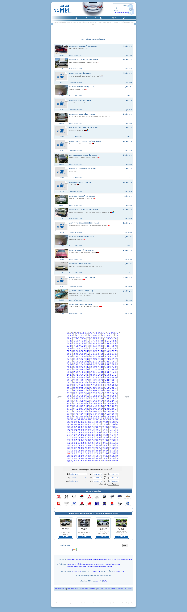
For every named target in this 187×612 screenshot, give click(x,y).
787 (77, 400)
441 (116, 368)
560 (96, 379)
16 (95, 332)
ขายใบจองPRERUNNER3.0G (76, 130)
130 (102, 340)
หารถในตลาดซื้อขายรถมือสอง (87, 589)
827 (88, 403)
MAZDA (74, 499)
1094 (82, 429)
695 (71, 392)
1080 (86, 428)
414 (91, 366)
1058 (113, 424)
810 (91, 402)
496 (68, 374)
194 (80, 347)
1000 (68, 419)
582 (108, 381)
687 (99, 390)
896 (80, 410)
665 (88, 389)
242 (113, 350)
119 (71, 340)
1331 (72, 455)
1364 (82, 458)
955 (94, 415)
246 (74, 351)
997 (111, 418)
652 (102, 387)
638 (113, 385)
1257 (75, 447)
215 (88, 348)
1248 (96, 445)
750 (74, 397)
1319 (82, 453)
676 (68, 390)
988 (85, 418)
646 (85, 387)
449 (88, 369)
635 (105, 385)
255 (99, 351)
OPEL (119, 506)
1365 (86, 458)
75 (118, 335)
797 (105, 400)
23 (110, 332)
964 (68, 416)
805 (77, 402)
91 (100, 337)
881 (88, 408)
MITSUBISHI (89, 499)
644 (80, 387)
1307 (93, 452)
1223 (113, 442)
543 (99, 377)
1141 (89, 434)
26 (116, 332)
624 (74, 385)
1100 (103, 429)
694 (68, 392)
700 (85, 392)
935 (88, 413)
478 (68, 373)
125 (88, 340)
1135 (68, 434)
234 (91, 350)
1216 (89, 442)
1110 (86, 431)
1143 (96, 434)
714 (74, 394)
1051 (89, 424)
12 (86, 332)
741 (99, 395)
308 (96, 356)
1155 (86, 436)
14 (90, 332)
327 (99, 358)
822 (74, 403)
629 (88, 385)
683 (88, 390)
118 (68, 340)
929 (71, 413)
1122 (75, 432)
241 (111, 350)
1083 (96, 428)
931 (77, 413)
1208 (113, 440)
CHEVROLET (127, 499)
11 (84, 332)
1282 (110, 449)
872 (113, 406)
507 (99, 374)
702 (91, 392)
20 (103, 332)
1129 (99, 432)
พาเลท (79, 566)
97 (113, 337)
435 (99, 368)
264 (74, 353)
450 (91, 369)
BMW (104, 499)
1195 (68, 440)
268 (85, 353)
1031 (72, 423)
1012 (110, 419)
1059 (117, 424)
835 (111, 403)
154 (68, 343)
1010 (103, 419)
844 (85, 405)
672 (108, 389)
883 (94, 408)
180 (91, 345)
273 (99, 353)
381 (99, 363)
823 (77, 403)
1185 (86, 439)
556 (85, 379)
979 (111, 416)
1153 (79, 436)
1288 (79, 450)
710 (113, 392)
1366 (89, 458)
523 (94, 376)
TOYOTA (58, 499)
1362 (75, 458)
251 (88, 351)
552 (74, 379)
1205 (103, 440)
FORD (119, 499)
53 (70, 335)
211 (77, 348)
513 (116, 374)
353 (71, 361)
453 (99, 369)
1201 (89, 440)
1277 (93, 449)
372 (74, 363)
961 (111, 415)
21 (105, 332)
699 (82, 392)
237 (99, 350)
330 (108, 358)
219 (99, 348)
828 (91, 403)
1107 (75, 431)
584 (113, 381)
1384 (99, 460)
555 (82, 379)
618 (108, 384)
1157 (93, 436)
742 (102, 395)
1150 (68, 436)
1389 (117, 460)
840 (74, 405)
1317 (75, 453)
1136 (72, 434)
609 (82, 384)
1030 (68, 423)
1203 (96, 440)
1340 (103, 455)
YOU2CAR (101, 564)
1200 (86, 440)
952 (85, 415)
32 (77, 334)
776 (96, 398)
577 (94, 381)
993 (99, 418)
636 (108, 385)
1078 (79, 428)
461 (71, 371)
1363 (79, 458)
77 (70, 337)
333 (116, 358)
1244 (82, 445)
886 (102, 408)
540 (91, 377)
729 (116, 394)
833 (105, 403)
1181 (72, 439)
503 (88, 374)
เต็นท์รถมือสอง (89, 559)
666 (91, 389)
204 (108, 347)
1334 (82, 455)
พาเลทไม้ (83, 566)
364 (102, 361)
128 (96, 340)
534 (74, 377)
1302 (75, 452)
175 (77, 345)
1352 (93, 457)
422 (113, 366)
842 (80, 405)
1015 (68, 421)
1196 (72, 440)
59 (83, 335)
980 (113, 416)
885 (99, 408)
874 (68, 408)
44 (103, 334)
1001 (72, 419)
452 (96, 369)
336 (74, 360)
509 (105, 374)
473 (105, 371)
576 (91, 381)
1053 (96, 424)
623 (71, 385)
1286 (72, 450)
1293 (96, 450)
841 (77, 405)
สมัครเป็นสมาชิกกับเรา (103, 589)
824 (80, 403)
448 (85, 369)
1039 (99, 423)
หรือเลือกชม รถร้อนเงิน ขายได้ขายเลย (121, 589)
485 (88, 373)
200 (96, 347)
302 (80, 356)
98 (116, 337)
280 (68, 355)
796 (102, 400)
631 (94, 385)
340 (85, 360)
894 (74, 410)
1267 (110, 447)
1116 (106, 431)
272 (96, 353)
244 (68, 351)
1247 (93, 445)
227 (71, 350)
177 (82, 345)
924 (108, 411)
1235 (103, 444)
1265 (103, 447)
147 (99, 342)
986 (80, 418)
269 (88, 353)
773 (88, 398)
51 (118, 334)
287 (88, 355)
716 (80, 394)
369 (116, 361)
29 (70, 334)
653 (105, 387)
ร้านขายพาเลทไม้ (72, 566)
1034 (82, 423)
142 (85, 342)
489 (99, 373)
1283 (113, 449)
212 (80, 348)
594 (91, 382)
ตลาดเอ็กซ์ (78, 564)
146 (96, 342)
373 (77, 363)
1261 (89, 447)
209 (71, 348)
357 (82, 361)
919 (94, 411)
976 (102, 416)
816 (108, 402)
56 (77, 335)
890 (113, 408)
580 (102, 381)
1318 (79, 453)
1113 (96, 431)
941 (105, 413)
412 (85, 366)
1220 (103, 442)
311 (105, 356)
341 (88, 360)
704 (96, 392)
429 (82, 368)
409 (77, 366)
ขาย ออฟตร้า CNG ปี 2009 (76, 279)
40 (94, 334)
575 (88, 381)
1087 (110, 428)
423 (116, 366)
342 (91, 360)
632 (96, 385)
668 (96, 389)
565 (111, 379)
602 (113, 382)
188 (113, 345)
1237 (110, 444)
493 (111, 373)
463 (77, 371)
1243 (79, 445)
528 (108, 376)
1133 (113, 432)
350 (113, 360)
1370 (103, 458)
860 (80, 406)
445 (77, 369)
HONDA (66, 499)
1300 (68, 452)
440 (113, 368)
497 (71, 374)
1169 (82, 437)
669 (99, 389)
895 (77, 410)
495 (116, 373)
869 (105, 406)
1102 (110, 429)
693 (116, 390)
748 (68, 397)
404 (113, 364)
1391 (72, 462)
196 (85, 347)
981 (116, 416)
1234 (99, 444)
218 (96, 348)
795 (99, 400)
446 (80, 369)
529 (111, 376)
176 (80, 345)
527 (105, 376)
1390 (68, 462)
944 (113, 413)
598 (102, 382)
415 (94, 366)
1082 (93, 428)
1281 (106, 449)
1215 (86, 442)
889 (111, 408)
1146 (106, 434)
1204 (99, 440)
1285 (68, 450)
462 (74, 371)
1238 (113, 444)
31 (74, 334)
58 (81, 335)
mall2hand (90, 564)
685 (94, 390)
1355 (103, 457)
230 (80, 350)
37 (87, 334)
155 (71, 343)
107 (88, 339)
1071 (106, 426)
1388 (113, 460)
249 (82, 351)
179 (88, 345)
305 (88, 356)
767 (71, 398)
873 (116, 406)
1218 (96, 442)
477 (116, 371)
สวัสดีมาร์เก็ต (70, 564)
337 (77, 360)
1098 (96, 429)
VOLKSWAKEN (128, 506)
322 (85, 358)
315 (116, 356)
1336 (89, 455)
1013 (113, 419)
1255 (68, 447)
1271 (72, 449)
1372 (110, 458)
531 (116, 376)
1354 (99, 457)
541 (94, 377)
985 (77, 418)
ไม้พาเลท (89, 566)
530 (113, 376)
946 (68, 415)
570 (74, 381)
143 (88, 342)
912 (74, 411)
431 (88, 368)
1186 (89, 439)
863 (88, 406)
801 (116, 400)
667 (94, 389)
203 (105, 347)
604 (68, 384)
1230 (86, 444)
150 (108, 342)
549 (116, 377)
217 (94, 348)
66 (98, 335)
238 (102, 350)
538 (85, 377)
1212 (75, 442)
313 (111, 356)
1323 (96, 453)
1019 (82, 421)
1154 (82, 436)
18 (99, 332)
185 (105, 345)
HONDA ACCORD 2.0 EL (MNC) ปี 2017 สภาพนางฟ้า (65, 532)
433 (94, 368)
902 (96, 410)
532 (68, 377)
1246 (89, 445)
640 (68, 387)
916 (85, 411)
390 (74, 364)
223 (111, 348)
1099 (99, 429)
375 (82, 363)
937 (94, 413)
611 (88, 384)
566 (113, 379)
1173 (96, 437)
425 (71, 368)
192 (74, 347)
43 (100, 334)
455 (105, 369)
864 (91, 406)
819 (116, 402)
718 (85, 394)
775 (94, 398)
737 (88, 395)
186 (108, 345)
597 (99, 382)
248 (80, 351)
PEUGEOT (97, 506)
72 (111, 335)
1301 (72, 452)
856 (68, 406)
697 (77, 392)
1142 (93, 434)
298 (68, 356)
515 (71, 376)
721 (94, 394)
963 (116, 415)
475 (111, 371)
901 (94, 410)
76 (68, 337)
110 (96, 339)
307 (94, 356)
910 (68, 411)
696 (74, 392)
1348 (79, 457)
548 (113, 377)
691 (111, 390)
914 (80, 411)
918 (91, 411)
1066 (89, 426)
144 (91, 342)
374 (80, 363)
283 (77, 355)
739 (94, 395)
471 (99, 371)
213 (82, 348)
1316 (72, 453)
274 (102, 353)
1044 (117, 423)
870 (108, 406)
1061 (72, 426)
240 (108, 350)
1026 (106, 421)
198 (91, 347)
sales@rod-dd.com (76, 571)
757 (94, 397)
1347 (75, 457)
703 (94, 392)
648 (91, 387)
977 (105, 416)
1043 (113, 423)
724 (102, 394)
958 (102, 415)
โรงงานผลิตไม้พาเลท (98, 566)
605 (71, 384)
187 (111, 345)
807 (82, 402)
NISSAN (82, 499)
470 (96, 371)
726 (108, 394)
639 (116, 385)
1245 (86, 445)
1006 (89, 419)
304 (85, 356)
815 (105, 402)
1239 (117, 444)
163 (94, 343)
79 (74, 337)
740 (96, 395)
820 (68, 403)
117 (116, 339)
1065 (86, 426)
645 (82, 387)
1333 (79, 455)
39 (92, 334)
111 (99, 339)
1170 (86, 437)
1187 (93, 439)
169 (111, 343)
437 (105, 368)
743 (105, 395)
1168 (79, 437)
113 (105, 339)
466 (85, 371)
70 (107, 335)
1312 (110, 452)
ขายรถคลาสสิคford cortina (76, 239)
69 (105, 335)
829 (94, 403)
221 (105, 348)
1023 (96, 421)
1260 (86, 447)
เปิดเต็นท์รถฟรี (80, 559)
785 (71, 400)
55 (74, 335)
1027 (110, 421)
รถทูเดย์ (96, 564)
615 (99, 384)
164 (96, 343)
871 (111, 406)
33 (79, 334)
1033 (79, 423)
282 (74, 355)
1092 (75, 429)
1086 (106, 428)
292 (102, 355)
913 (77, 411)
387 (116, 363)
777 (99, 398)
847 (94, 405)
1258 (79, 447)
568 (68, 381)
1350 (86, 457)
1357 (110, 457)
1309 (99, 452)
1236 (106, 444)
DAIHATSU (89, 506)
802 (68, 402)
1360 (68, 458)
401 (105, 364)
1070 (103, 426)
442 (68, 369)
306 (91, 356)
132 (108, 340)
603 (116, 382)
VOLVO (112, 499)
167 (105, 343)
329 (105, 358)
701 (88, 392)
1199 (82, 440)
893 (71, 410)
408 (74, 366)
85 (87, 337)
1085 (103, 428)
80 (77, 337)
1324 (99, 453)
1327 (110, 453)
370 (68, 363)
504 (91, 374)
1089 (117, 428)
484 (85, 373)
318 (74, 358)
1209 (117, 440)
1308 (96, 452)
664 (85, 389)
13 (88, 332)
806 (80, 402)
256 (102, 351)
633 (99, 385)
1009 (99, 419)
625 (77, 385)
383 (105, 363)
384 (108, 363)
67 (100, 335)
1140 (86, 434)
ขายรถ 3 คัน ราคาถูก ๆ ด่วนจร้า (77, 103)
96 (111, 337)
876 (74, 408)
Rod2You (114, 564)
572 (80, 381)
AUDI (66, 506)
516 (74, 376)
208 (68, 348)
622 (68, 385)
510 (108, 374)
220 (102, 348)
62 (90, 335)
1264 (99, 447)
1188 (96, 439)
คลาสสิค (99, 581)
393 (82, 364)
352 (68, 361)
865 (94, 406)
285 (82, 355)
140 (80, 342)
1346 (72, 457)
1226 (72, 444)
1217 (93, 442)
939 (99, 413)
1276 (89, 449)
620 (113, 384)
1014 (117, 419)
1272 (75, 449)
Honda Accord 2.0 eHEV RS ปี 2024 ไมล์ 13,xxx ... (121, 533)
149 (105, 342)
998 (113, 418)
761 (105, 397)
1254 (117, 445)
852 (108, 405)
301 (77, 356)
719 (88, 394)
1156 (89, 436)
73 (113, 335)
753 (82, 397)
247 (77, 351)
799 (111, 400)
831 (99, 403)
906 (108, 410)
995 (105, 418)
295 (111, 355)
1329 (117, 453)
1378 (79, 460)
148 (102, 342)
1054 (99, 424)
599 (105, 382)
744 (108, 395)
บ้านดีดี (119, 564)
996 (108, 418)
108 (91, 339)
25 (114, 332)
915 (82, 411)
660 (74, 389)
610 (85, 384)
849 (99, 405)
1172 (93, 437)
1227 (75, 444)
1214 (82, 442)
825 (82, 403)
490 (102, 373)
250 (85, 351)
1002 (75, 419)
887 (105, 408)
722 (96, 394)
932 (80, 413)
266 (80, 353)
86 (90, 337)
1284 (117, 449)
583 (111, 381)
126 (91, 340)
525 (99, 376)
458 (113, 369)
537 (82, 377)
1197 (75, 440)
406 (68, 366)
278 (113, 353)
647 (88, 387)
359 (88, 361)
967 (77, 416)
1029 (117, 421)
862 (85, 406)
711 (116, 392)
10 (82, 332)
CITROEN (81, 506)
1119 (117, 431)
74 (116, 335)
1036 (89, 423)
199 (94, 347)
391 (77, 364)
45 (105, 334)
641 (71, 387)
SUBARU (104, 506)
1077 (75, 428)
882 (91, 408)
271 (94, 353)
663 (82, 389)
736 (85, 395)
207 (116, 347)
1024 (99, 421)
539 (88, 377)
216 (91, 348)
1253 (113, 445)
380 (96, 363)
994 (102, 418)
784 (68, 400)
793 (94, 400)
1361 (72, 458)
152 (113, 342)
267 (82, 353)
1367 (93, 458)
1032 (75, 423)
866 (96, 406)
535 (77, 377)
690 (108, 390)
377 (88, 363)
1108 (79, 431)
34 (81, 334)
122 (80, 340)
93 (105, 337)
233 (88, 350)
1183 (79, 439)
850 (102, 405)
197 (88, 347)
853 (111, 405)
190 (68, 347)
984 (74, 418)
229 (77, 350)
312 (108, 356)
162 (91, 343)
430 (85, 368)
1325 (103, 453)
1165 (68, 437)
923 (105, 411)
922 (102, 411)
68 (103, 335)
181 (94, 345)
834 (108, 403)
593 (88, 382)
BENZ (97, 499)
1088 (113, 428)
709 (111, 392)
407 (71, 366)
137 (71, 342)
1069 (99, 426)
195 (82, 347)
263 (71, 353)
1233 (96, 444)
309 (99, 356)
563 (105, 379)
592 (85, 382)
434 (96, 368)
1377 (75, 460)
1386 (106, 460)
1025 (103, 421)
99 (118, 337)
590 (80, 382)
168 (108, 343)
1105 (68, 431)
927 (116, 411)
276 (108, 353)
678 (74, 390)
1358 (113, 457)
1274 (82, 449)
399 (99, 364)
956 (96, 415)
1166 (72, 437)
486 (91, 373)
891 (116, 408)
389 (71, 364)
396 (91, 364)
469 (94, 371)
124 (85, 340)
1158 (96, 436)
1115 (103, 431)
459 (116, 369)
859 (77, 406)
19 (101, 332)
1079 (82, 428)
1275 (86, 449)
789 (82, 400)
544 (102, 377)
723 (99, 394)
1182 (75, 439)
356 (80, 361)
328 (102, 358)
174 (74, 345)
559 (94, 379)
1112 (93, 431)
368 (113, 361)
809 (88, 402)
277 (111, 353)
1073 (113, 426)
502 (85, 374)
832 (102, 403)
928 (68, 413)
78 (72, 337)
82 (81, 337)
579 (99, 381)
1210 (68, 442)
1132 (110, 432)
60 (85, 335)
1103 (113, 429)
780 (108, 398)
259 (111, 351)
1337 (93, 455)
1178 (113, 437)
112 (102, 339)
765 (116, 397)
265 (77, 353)
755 (88, 397)
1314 (117, 452)
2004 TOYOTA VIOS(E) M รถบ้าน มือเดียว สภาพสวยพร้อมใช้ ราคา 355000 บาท (89, 116)
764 (113, 397)
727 (111, 394)
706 (102, 392)
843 (82, 405)
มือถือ (105, 581)
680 (80, 390)
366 (108, 361)
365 (105, 361)
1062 (75, 426)
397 (94, 364)
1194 (117, 439)
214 (85, 348)
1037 (93, 423)
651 (99, 387)
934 (85, 413)
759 (99, 397)
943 (111, 413)
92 (103, 337)
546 (108, 377)
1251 (106, 445)
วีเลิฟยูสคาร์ (108, 564)
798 (108, 400)
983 (71, 418)
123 (82, 340)
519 (82, 376)
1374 (117, 458)
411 (82, 366)
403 (111, 364)
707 (105, 392)
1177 (110, 437)
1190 (103, 439)
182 (96, 345)
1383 (96, 460)
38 (90, 334)
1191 (106, 439)
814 (102, 402)
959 (105, 415)
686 (96, 390)
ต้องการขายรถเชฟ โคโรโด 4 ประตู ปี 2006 (80, 144)
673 (111, 389)
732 (74, 395)
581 (105, 381)
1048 (79, 424)
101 (71, 339)
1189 (99, 439)
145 (94, 342)
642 (74, 387)
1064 (82, 426)
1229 (82, 444)
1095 (86, 429)
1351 (89, 457)
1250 (103, 445)
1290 (86, 450)
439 (111, 368)
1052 (93, 424)
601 (111, 382)
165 (99, 343)
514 (68, 376)
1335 (86, 455)
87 (92, 337)
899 (88, 410)
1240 (68, 445)
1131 (106, 432)
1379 (82, 460)
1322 (93, 453)
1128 (96, 432)
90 (98, 337)
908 (113, 410)
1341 (106, 455)
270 (91, 353)
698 (80, 392)
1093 (79, 429)
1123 (79, 432)
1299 (117, 450)
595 (94, 382)
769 (77, 398)
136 (68, 342)
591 (82, 382)
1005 (86, 419)
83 (83, 337)
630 (91, 385)
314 (113, 356)
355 (77, 361)
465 (82, 371)
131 (105, 340)
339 (82, 360)
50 (116, 334)
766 (68, 398)
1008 (96, 419)
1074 (117, 426)
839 (71, 405)
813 (99, 402)
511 (111, 374)
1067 (93, 426)
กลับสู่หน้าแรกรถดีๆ (60, 589)
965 (71, 416)
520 (85, 376)
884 (96, 408)
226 (68, 350)
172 (68, 345)
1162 (110, 436)
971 (88, 416)
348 (108, 360)
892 (68, 410)
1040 (103, 423)
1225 (68, 444)
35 (83, 334)
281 (71, 355)
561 (99, 379)
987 (82, 418)
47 (109, 334)
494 (113, 373)
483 (82, 373)
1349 (82, 457)
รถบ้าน (109, 559)
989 (88, 418)
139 (77, 342)
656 (113, 387)
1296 (106, 450)
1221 (106, 442)
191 (71, 347)
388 (68, 364)
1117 (110, 431)
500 (80, 374)
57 (79, 335)
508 (102, 374)
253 (94, 351)
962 (113, 415)
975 (99, 416)
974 (96, 416)
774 (91, 398)
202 (102, 347)
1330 (68, 455)
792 (91, 400)
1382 (93, 460)
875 (71, 408)
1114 (99, 431)
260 (113, 351)
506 (96, 374)
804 (74, 402)
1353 (96, 457)
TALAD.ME (84, 564)
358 (85, 361)
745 (111, 395)
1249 (99, 445)
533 (71, 377)
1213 (79, 442)
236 (96, 350)
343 (94, 360)
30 (72, 334)
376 (85, 363)
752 (80, 397)
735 (82, 395)
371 (71, 363)
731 (71, 395)
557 (88, 379)
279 (116, 353)
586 (68, 382)
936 (91, 413)
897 (82, 410)
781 (111, 398)
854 (113, 405)
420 (108, 366)
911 (71, 411)
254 (96, 351)
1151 (72, 436)
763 (111, 397)
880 (85, 408)
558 (91, 379)
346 (102, 360)
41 (96, 334)
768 (74, 398)
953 (88, 415)
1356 (106, 457)
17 (97, 332)
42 (98, 334)
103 (77, 339)
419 (105, 366)
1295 (103, 450)
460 (68, 371)
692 (113, 390)
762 (108, 397)
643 (77, 387)
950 (80, 415)
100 (68, 339)
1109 (82, 431)
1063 (79, 426)
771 (82, 398)
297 (116, 355)
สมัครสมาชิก (118, 12)
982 (68, 418)
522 (91, 376)
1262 (93, 447)
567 (116, 379)
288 (91, 355)
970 (85, 416)
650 (96, 387)
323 (88, 358)
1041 (106, 423)
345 (99, 360)
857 (71, 406)
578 (96, 381)
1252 (110, 445)
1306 (89, 452)
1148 (113, 434)
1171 (89, 437)
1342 (110, 455)
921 (99, 411)
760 (102, 397)
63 (92, 335)
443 (71, 369)
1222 (110, 442)
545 (105, 377)
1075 (68, 428)
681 (82, 390)
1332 (75, 455)
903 (99, 410)
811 (94, 402)
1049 (82, 424)
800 (113, 400)
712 (68, 394)
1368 (96, 458)
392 (80, 364)
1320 (86, 453)
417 (99, 366)
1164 (117, 436)
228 (74, 350)
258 (108, 351)
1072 (110, 426)
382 (102, 363)
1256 (72, 447)
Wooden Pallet (128, 559)
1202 (93, 440)
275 (105, 353)
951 (82, 415)
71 (109, 335)
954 (91, 415)
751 (77, 397)
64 (94, 335)
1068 (96, 426)
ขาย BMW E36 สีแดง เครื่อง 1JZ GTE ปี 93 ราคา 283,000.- (84, 307)
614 (96, 384)
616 (102, 384)
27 (118, 332)
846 (91, 405)
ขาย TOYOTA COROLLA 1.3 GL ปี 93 (79, 48)
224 (113, 348)
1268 (113, 447)
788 (80, 400)
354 (74, 361)
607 (77, 384)
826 (85, 403)
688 (102, 390)
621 (116, 384)
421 (111, 366)
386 (113, 363)
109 (94, 339)
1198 (79, 440)
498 (74, 374)
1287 (75, 450)
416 (96, 366)
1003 (79, 419)
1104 (117, 429)
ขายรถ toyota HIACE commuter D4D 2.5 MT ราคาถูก (83, 62)
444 (74, 369)
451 (94, 369)
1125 (86, 432)
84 (85, 337)
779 (105, 398)
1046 (72, 424)
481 (77, 373)
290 (96, 355)
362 (96, 361)
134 (113, 340)
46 (107, 334)
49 (113, 334)
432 (91, 368)
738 (91, 395)
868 (102, 406)
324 (91, 358)
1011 (106, 419)
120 (74, 340)
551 (71, 379)
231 (82, 350)
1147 (110, 434)
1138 (79, 434)
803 (71, 402)
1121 (72, 432)
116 (113, 339)
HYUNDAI (74, 506)
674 (113, 389)
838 (68, 405)
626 (80, 385)
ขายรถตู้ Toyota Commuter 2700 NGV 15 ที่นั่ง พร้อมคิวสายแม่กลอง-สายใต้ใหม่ (89, 212)
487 (94, 373)
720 (91, 394)
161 (88, 343)
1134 (117, 432)
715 (77, 394)
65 (96, 335)
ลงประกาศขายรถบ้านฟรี (100, 559)
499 (77, 374)
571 (77, 381)
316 (68, 358)
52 (68, 335)
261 (116, 351)
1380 (86, 460)
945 (116, 413)
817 (111, 402)
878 (80, 408)
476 (113, 371)
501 (82, 374)
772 (85, 398)
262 (68, 353)
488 (96, 373)
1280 (103, 449)
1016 (72, 421)
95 (109, 337)
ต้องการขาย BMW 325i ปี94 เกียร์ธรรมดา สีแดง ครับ (82, 252)
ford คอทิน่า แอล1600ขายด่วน (77, 89)
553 (77, 379)
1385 (103, 460)
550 (68, 379)
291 (99, 355)
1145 (103, 434)
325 (94, 358)
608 (80, 384)
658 (68, 389)
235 (94, 350)
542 (96, 377)
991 (94, 418)
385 (111, 363)
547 (111, 377)
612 (91, 384)
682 (85, 390)
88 (94, 337)
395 (88, 364)
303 (82, 356)
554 (80, 379)
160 (85, 343)
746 (113, 395)
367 (111, 361)
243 (116, 350)
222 (108, 348)
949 (77, 415)
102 (74, 339)
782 (113, 398)
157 (77, 343)
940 (102, 413)
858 (74, 406)
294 (108, 355)
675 (116, 389)
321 (82, 358)
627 (82, 385)
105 (82, 339)
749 (71, 397)
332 (113, 358)
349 (111, 360)
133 (111, 340)
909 (116, 410)
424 (68, 368)
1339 (99, 455)
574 (85, 381)
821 (71, 403)
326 (96, 358)
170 (113, 343)
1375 (68, 460)
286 (85, 355)
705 (99, 392)
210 (74, 348)
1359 (117, 457)
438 (108, 368)
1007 (93, 419)
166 (102, 343)
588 (74, 382)
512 (113, 374)
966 (74, 416)
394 (85, 364)
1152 (75, 436)
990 (91, 418)
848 (96, 405)
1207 (110, 440)
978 (108, 416)
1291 (89, 450)
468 (91, 371)
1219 (99, 442)
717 (82, 394)
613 (94, 384)
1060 (68, 426)
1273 (79, 449)
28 (68, 334)
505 (94, 374)
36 (85, 334)
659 (71, 389)
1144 (99, 434)
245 (71, 351)
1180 (68, 439)
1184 (82, 439)
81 (79, 337)
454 (102, 369)
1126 (89, 432)
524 (96, 376)
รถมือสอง (69, 559)
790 (85, 400)
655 (111, 387)
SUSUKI (112, 506)
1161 (106, 436)
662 (80, 389)
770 (80, 398)
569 (71, 381)
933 (82, 413)
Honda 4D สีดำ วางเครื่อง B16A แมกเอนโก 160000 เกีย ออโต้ (85, 76)
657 (116, 387)
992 (96, 418)
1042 (110, 423)
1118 (113, 431)
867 (99, 406)
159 (82, 343)
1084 (99, 428)
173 (71, 345)
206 (113, 347)
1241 (72, 445)
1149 (117, 434)
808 (85, 402)
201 (99, 347)
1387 (110, 460)
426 (74, 368)
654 (108, 387)
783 (116, 398)
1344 (117, 455)
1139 (82, 434)
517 (77, 376)
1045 (68, 424)
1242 (75, 445)
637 (111, 385)
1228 (79, 444)
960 (108, 415)
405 (116, 364)
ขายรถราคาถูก (73, 171)
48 (111, 334)
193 (77, 347)
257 (105, 351)
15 (92, 332)
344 (96, 360)
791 (88, 400)
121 (77, 340)
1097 (93, 429)
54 (72, 335)
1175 (103, 437)
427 (77, 368)
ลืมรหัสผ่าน (126, 12)
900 (91, 410)
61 (87, 335)
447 (82, 369)
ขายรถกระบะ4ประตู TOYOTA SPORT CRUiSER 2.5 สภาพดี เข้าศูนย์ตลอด (88, 225)
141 (82, 342)
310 (102, 356)
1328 (113, 453)
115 (111, 339)
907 (111, 410)
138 (74, 342)
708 (108, 392)
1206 (106, 440)
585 (116, 381)
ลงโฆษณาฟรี (120, 559)
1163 (113, 436)
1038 (96, 423)
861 (82, 406)
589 (77, 382)
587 (71, 382)
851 (105, 405)
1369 (99, 458)
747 (116, 395)
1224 (117, 442)
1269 (117, 447)
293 (105, 355)
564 (108, 379)
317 (71, 358)
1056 (106, 424)
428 (80, 368)
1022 (93, 421)
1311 (106, 452)
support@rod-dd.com (118, 571)
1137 (75, 434)
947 (71, 415)
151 (111, 342)
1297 (110, 450)
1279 (99, 449)
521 (88, 376)
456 (108, 369)
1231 (89, 444)
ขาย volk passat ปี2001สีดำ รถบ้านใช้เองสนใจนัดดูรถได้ (83, 157)
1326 (106, 453)
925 (111, 411)
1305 (86, 452)
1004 (82, 419)
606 (74, 384)
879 (82, 408)
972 (91, 416)
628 (85, 385)
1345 (68, 457)
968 (80, 416)
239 (105, 350)
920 (96, 411)
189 (116, 345)
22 (108, 332)
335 (71, 360)
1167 (75, 437)
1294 (99, 450)
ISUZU (59, 506)
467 (88, 371)
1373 (113, 458)
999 (116, 418)
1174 (99, 437)
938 (96, 413)
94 (107, 337)
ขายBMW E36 (73, 185)
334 (68, 360)
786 (74, 400)
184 (102, 345)
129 (99, 340)
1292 (93, 450)
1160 (103, 436)
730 (68, 395)
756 (91, 397)
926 (113, 411)
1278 (96, 449)
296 (113, 355)
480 (74, 373)
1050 (86, 424)
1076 (72, 428)
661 (77, 389)
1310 (103, 452)
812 (96, 402)
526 (102, 376)
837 (116, 403)
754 (85, 397)
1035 (86, 423)
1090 (68, 429)
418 (102, 366)
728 (113, 394)
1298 (113, 450)
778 (102, 398)
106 (85, 339)
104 (80, 339)
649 (94, 387)
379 (94, 363)
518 (80, 376)
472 (102, 371)
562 (102, 379)
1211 (72, 442)
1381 (89, 460)
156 (74, 343)
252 (91, 351)
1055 (103, 424)
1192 (110, 439)
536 (80, 377)
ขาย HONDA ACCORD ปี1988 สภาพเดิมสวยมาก (81, 198)
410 (80, 366)
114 (108, 339)
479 (71, 373)
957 (99, 415)
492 (108, 373)
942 (108, 413)
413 (88, 366)
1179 (117, 437)
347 (105, 360)
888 (108, 408)
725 (105, 394)
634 (102, 385)
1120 (68, 432)
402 (108, 364)
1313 (113, 452)
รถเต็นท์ (114, 559)
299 (71, 356)
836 (113, 403)
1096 (89, 429)
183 (99, 345)
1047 (75, 424)
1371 (106, 458)
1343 (113, 455)
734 (80, 395)
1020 (86, 421)
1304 (82, 452)
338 (80, 360)
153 (116, 342)
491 (105, 373)
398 (96, 364)
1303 (79, 452)
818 (113, 402)
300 (74, 356)
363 (99, 361)
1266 (106, 447)
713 (71, 394)
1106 (72, 431)
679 (77, 390)
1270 (68, 449)
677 (71, 390)
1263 (96, 447)
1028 (113, 421)
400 (102, 364)
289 (94, 355)
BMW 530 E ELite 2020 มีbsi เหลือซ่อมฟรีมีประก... (84, 532)
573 (82, 381)
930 (74, 413)
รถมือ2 (74, 559)
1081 (89, 428)
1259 (82, 447)
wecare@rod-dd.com (95, 571)
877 (77, 408)
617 (105, 384)
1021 (89, 421)
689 (105, 390)
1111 (89, 431)
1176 (106, 437)
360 (91, 361)
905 (105, 410)
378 (91, 363)
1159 (99, 436)
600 (108, 382)
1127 (93, 432)
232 (85, 350)
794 (96, 400)
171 (116, 343)
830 (96, 403)
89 (96, 337)
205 (111, 347)
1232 (93, 444)
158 (80, 343)
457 (111, 369)
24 (112, 332)
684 (91, 390)
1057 (110, 424)
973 (94, 416)
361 (94, 361)
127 (94, 340)
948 (74, 415)
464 (80, 371)
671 (105, 389)
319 (77, 358)
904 (102, 410)
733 (77, 395)
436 (102, 368)
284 (80, 355)
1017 (75, 421)
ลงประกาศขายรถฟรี (72, 589)
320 (80, 358)
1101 (106, 429)
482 (80, 373)
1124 (82, 432)
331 (111, 358)
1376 (72, 460)
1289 (82, 450)
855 (116, 405)
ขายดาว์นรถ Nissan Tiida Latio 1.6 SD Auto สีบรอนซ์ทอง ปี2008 (85, 266)
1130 (103, 432)
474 (108, 371)
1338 (96, 455)
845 (88, 405)
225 (116, 348)
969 (82, 416)
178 (85, 345)
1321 (89, 453)
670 (102, 389)
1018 (79, 421)
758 (96, 397)
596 (96, 382)
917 (88, 411)
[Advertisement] (93, 32)
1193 (113, 439)
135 (116, 340)
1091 (72, 429)
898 (85, 410)
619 (111, 384)
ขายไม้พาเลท (108, 566)
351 (116, 360)
